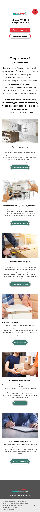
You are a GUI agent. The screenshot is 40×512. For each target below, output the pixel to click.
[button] (20, 36)
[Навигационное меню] (3, 7)
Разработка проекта (20, 147)
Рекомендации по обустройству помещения (20, 205)
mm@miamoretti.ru (21, 23)
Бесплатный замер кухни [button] (20, 261)
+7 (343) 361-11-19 (20, 20)
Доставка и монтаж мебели (20, 381)
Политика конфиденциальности (20, 495)
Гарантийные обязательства (20, 441)
